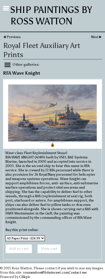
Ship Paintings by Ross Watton (51, 15)
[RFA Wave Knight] (52, 114)
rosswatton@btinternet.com (46, 272)
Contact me (78, 272)
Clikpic (25, 277)
